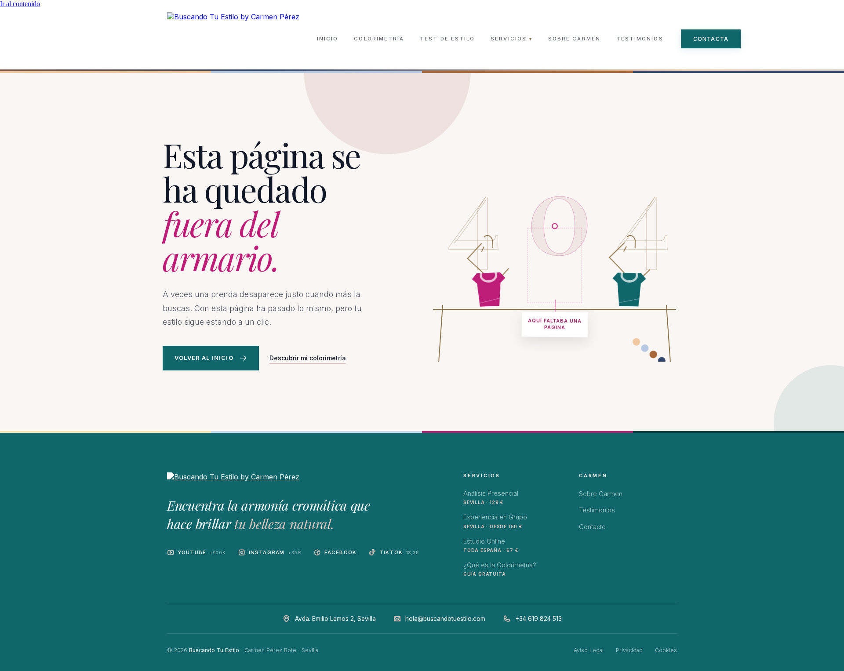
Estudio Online (490, 545)
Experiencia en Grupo (495, 521)
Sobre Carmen (574, 39)
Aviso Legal (589, 650)
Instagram (275, 552)
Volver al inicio (204, 357)
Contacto (592, 526)
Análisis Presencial (490, 497)
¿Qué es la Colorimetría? (499, 569)
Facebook (340, 552)
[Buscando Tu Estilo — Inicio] (233, 38)
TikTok (399, 552)
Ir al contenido (20, 3)
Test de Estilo (447, 39)
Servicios (511, 39)
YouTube (202, 552)
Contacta (711, 39)
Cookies (666, 650)
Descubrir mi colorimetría (307, 358)
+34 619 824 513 (538, 618)
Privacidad (629, 650)
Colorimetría (379, 39)
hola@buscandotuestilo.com (445, 618)
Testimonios (639, 39)
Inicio (327, 39)
